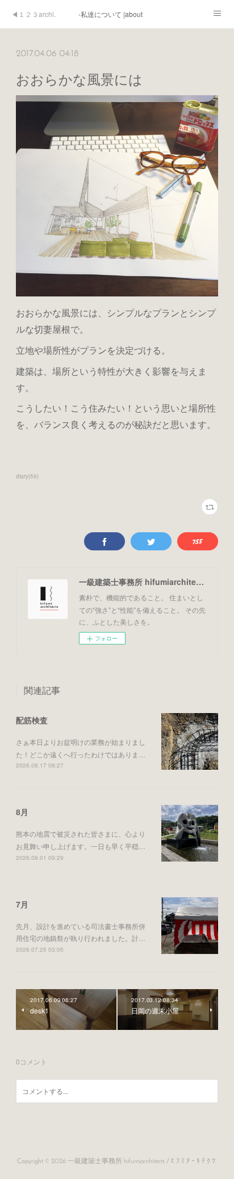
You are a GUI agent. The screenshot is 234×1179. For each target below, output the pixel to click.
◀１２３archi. (33, 14)
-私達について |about (110, 14)
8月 (22, 811)
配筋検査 (32, 720)
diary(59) (27, 476)
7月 (22, 904)
